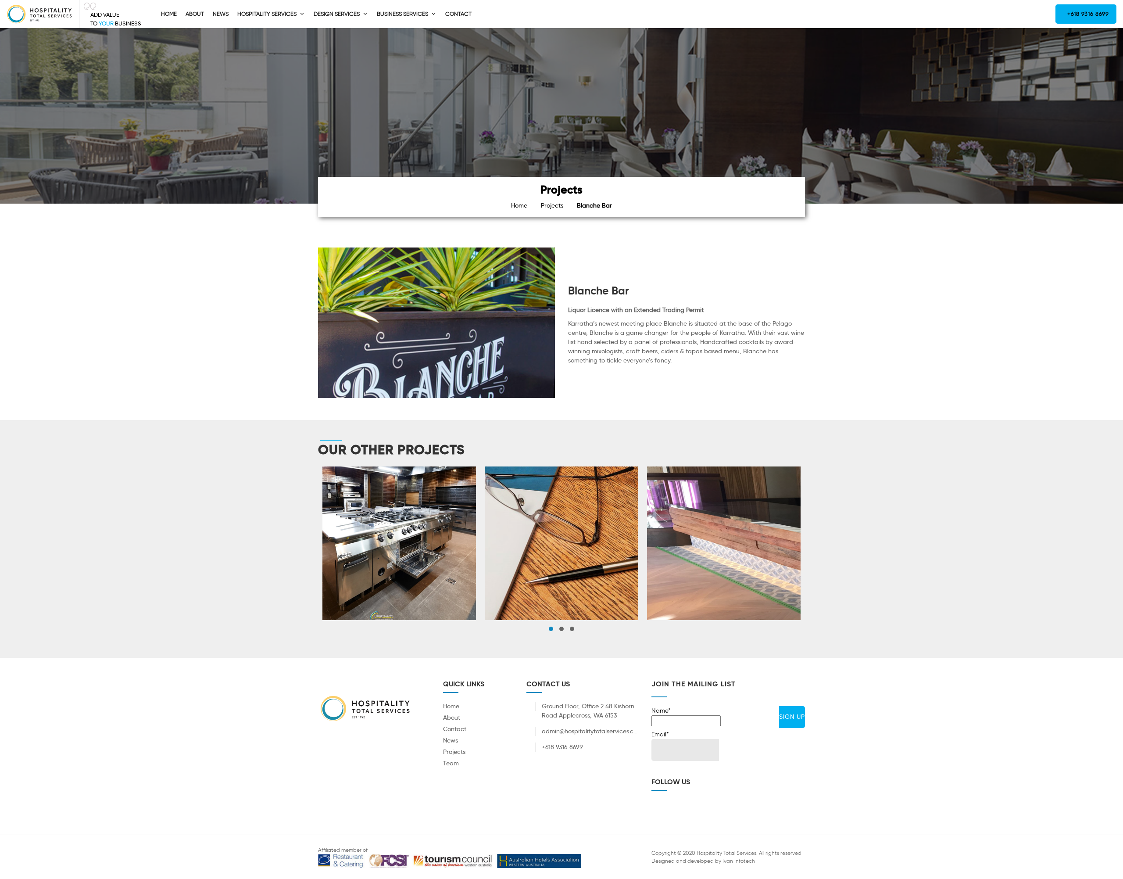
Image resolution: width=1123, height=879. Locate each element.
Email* (660, 734)
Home (169, 14)
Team (451, 763)
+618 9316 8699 (1087, 14)
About (195, 14)
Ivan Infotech (738, 860)
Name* (660, 710)
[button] (551, 628)
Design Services (337, 14)
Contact (458, 14)
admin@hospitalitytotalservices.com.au (590, 731)
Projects (552, 205)
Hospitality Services (267, 14)
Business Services (402, 14)
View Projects (399, 560)
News (221, 14)
